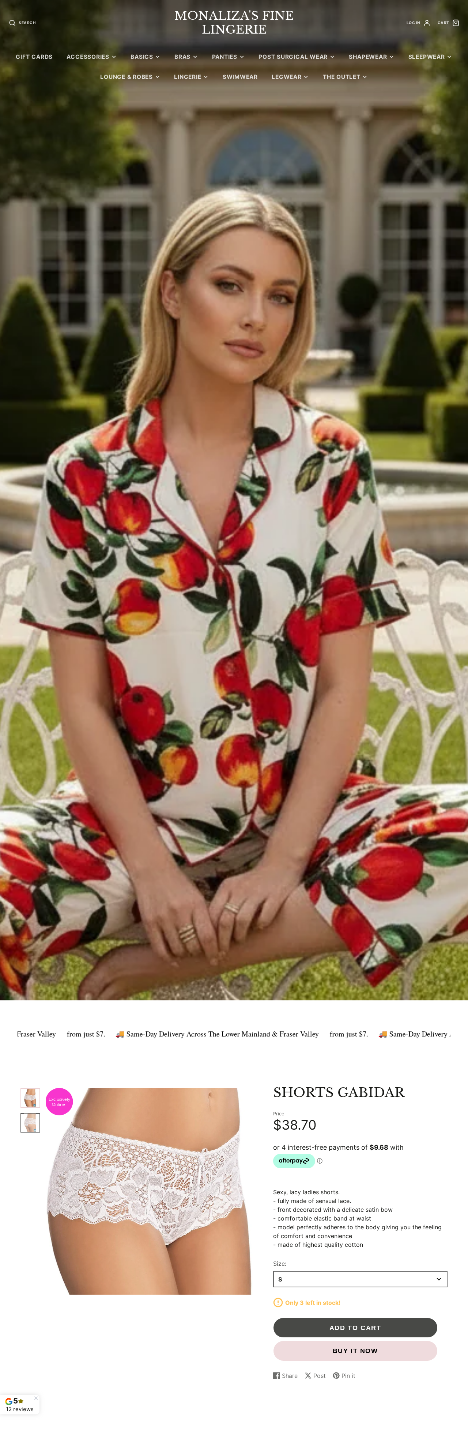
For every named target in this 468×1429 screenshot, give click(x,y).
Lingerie (187, 76)
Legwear (286, 76)
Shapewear (368, 56)
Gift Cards (34, 56)
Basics (142, 56)
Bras (182, 56)
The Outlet (342, 76)
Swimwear (240, 76)
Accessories (88, 56)
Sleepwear (426, 56)
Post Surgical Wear (293, 56)
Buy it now (355, 1351)
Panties (224, 56)
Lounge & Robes (126, 76)
